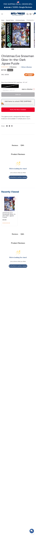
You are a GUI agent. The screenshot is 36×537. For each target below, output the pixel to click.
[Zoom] (28, 24)
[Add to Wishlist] (14, 199)
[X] (9, 126)
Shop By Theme (10, 20)
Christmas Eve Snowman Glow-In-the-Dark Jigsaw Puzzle (9, 215)
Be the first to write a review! (18, 177)
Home (2, 20)
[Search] (27, 14)
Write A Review (26, 67)
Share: (3, 126)
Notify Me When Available (18, 110)
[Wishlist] (30, 14)
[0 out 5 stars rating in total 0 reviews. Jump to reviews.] (7, 223)
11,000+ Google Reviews (22, 7)
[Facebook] (7, 126)
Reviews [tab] (15, 145)
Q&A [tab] (22, 145)
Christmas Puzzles (20, 20)
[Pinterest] (12, 126)
